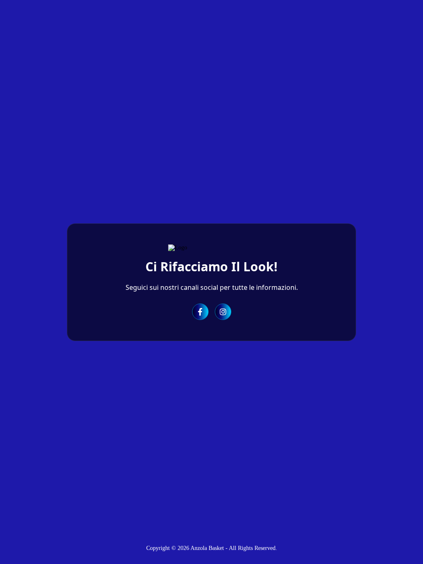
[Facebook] (200, 311)
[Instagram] (223, 311)
